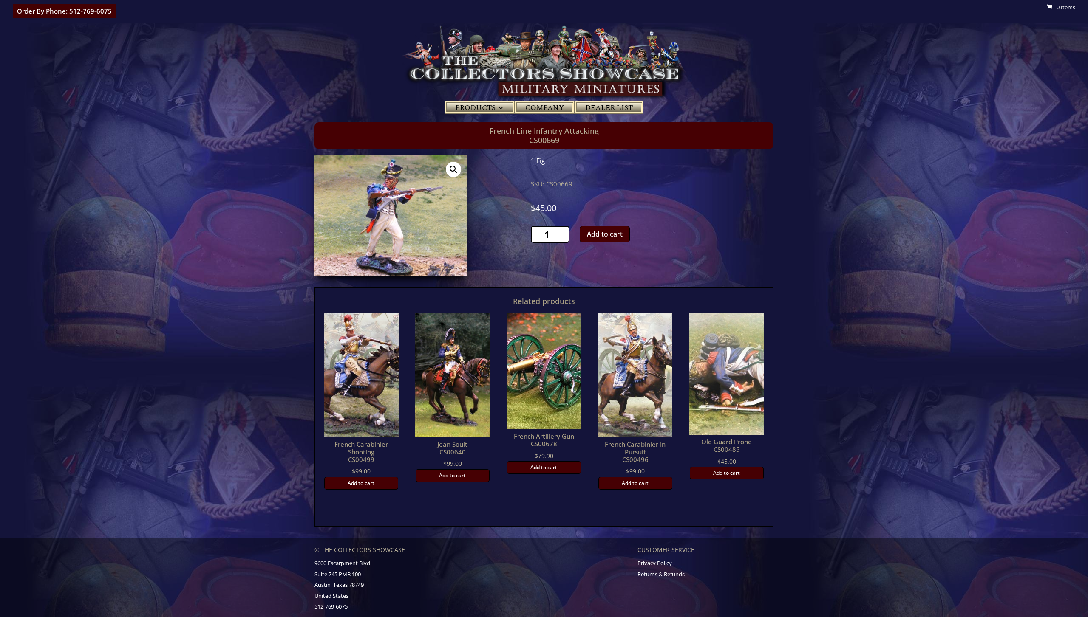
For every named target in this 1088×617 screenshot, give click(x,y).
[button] (453, 169)
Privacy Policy (655, 563)
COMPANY (544, 109)
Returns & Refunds (661, 574)
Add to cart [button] (361, 483)
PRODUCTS (475, 109)
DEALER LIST (609, 109)
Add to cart (605, 234)
